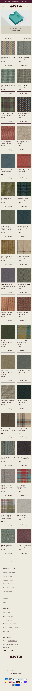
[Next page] (20, 561)
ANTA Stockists (7, 620)
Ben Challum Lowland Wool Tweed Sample (6, 228)
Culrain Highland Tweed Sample (6, 546)
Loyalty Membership (9, 572)
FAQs (4, 602)
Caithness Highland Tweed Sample (23, 58)
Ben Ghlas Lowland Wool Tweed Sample (23, 458)
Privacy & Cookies (8, 587)
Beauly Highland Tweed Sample (6, 313)
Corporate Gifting (8, 580)
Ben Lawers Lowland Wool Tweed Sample (8, 429)
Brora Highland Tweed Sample (6, 199)
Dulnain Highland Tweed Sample (22, 313)
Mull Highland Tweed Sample (8, 458)
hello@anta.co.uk (12, 644)
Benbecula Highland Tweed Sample (23, 114)
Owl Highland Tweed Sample (23, 142)
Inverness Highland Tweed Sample (23, 257)
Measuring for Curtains (9, 623)
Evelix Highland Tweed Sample (6, 142)
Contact (5, 595)
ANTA (13, 688)
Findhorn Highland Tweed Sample (23, 86)
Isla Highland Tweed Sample (8, 86)
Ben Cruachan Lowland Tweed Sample (6, 342)
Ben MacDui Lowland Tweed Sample (24, 371)
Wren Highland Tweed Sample (21, 516)
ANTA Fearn (6, 612)
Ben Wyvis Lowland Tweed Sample (7, 170)
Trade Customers (8, 576)
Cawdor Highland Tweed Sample (7, 114)
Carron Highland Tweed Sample (6, 257)
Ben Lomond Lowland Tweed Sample (6, 372)
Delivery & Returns (8, 583)
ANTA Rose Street (8, 616)
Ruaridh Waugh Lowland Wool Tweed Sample (6, 517)
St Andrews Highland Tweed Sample (24, 546)
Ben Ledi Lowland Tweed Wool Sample (8, 285)
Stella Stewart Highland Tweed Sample (22, 487)
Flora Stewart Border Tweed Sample (24, 429)
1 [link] (11, 561)
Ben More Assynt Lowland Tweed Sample (22, 228)
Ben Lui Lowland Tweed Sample (22, 401)
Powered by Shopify (19, 688)
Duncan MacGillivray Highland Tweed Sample (23, 342)
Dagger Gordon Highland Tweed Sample (6, 487)
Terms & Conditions (9, 591)
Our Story (6, 631)
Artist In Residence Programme (12, 627)
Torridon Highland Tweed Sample (23, 170)
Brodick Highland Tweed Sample (22, 199)
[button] (3, 6)
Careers (5, 598)
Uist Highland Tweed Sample (8, 58)
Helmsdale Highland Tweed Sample (8, 401)
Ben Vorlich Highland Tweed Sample (24, 285)
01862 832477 (12, 641)
